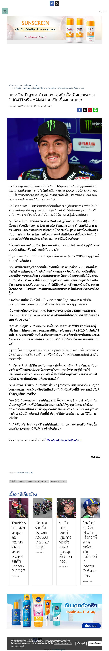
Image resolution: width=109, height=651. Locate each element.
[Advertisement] (54, 64)
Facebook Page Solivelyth (63, 440)
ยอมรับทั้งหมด (95, 643)
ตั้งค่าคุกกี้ (81, 643)
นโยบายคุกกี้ (19, 646)
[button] (99, 11)
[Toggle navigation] (105, 11)
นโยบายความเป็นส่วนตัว (63, 643)
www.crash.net (25, 473)
